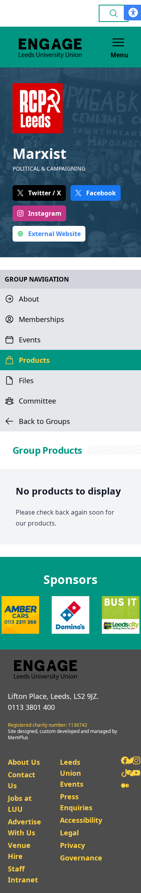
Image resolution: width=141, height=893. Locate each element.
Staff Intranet (23, 874)
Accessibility (81, 820)
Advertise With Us (24, 827)
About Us (24, 762)
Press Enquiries (76, 802)
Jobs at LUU (20, 803)
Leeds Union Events (71, 773)
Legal (69, 832)
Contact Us (21, 780)
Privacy (72, 845)
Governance (81, 857)
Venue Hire (19, 850)
